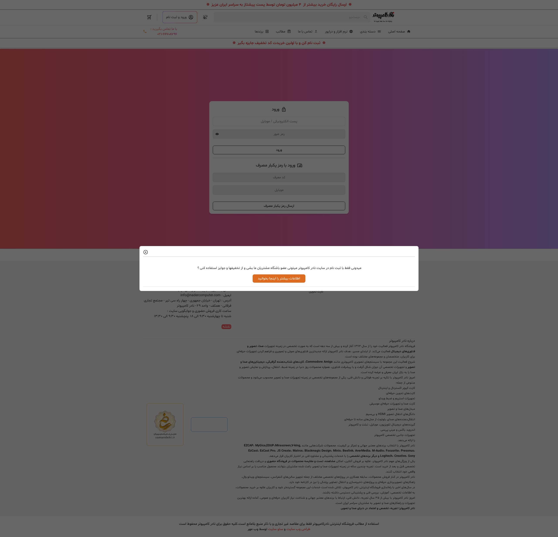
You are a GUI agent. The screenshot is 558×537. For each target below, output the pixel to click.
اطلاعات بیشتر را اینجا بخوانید (279, 278)
